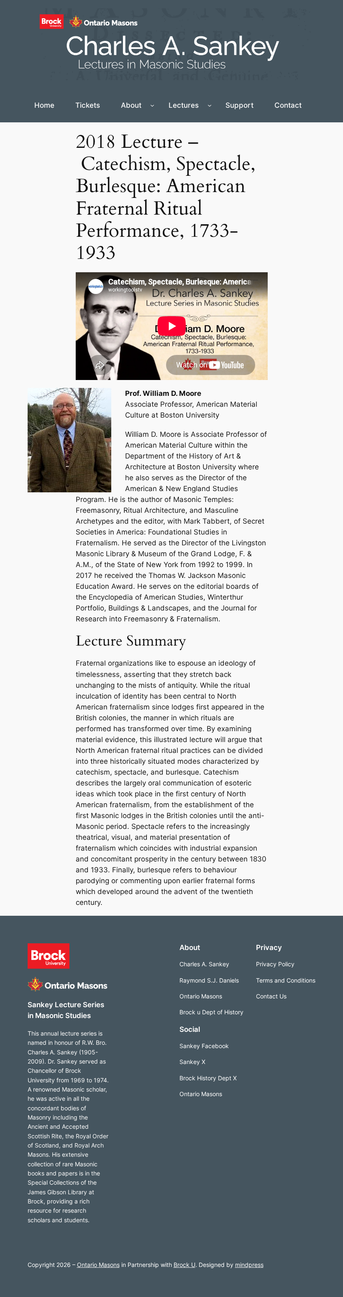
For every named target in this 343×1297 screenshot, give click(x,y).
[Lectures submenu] (209, 105)
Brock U (184, 1264)
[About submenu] (152, 105)
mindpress (249, 1264)
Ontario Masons (98, 1264)
